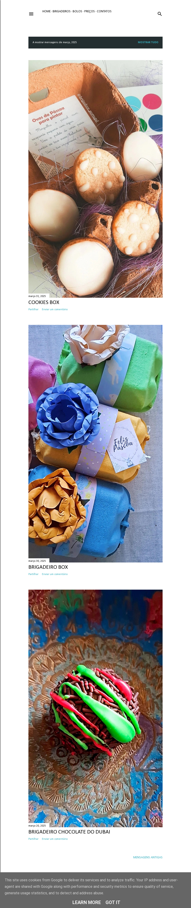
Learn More (86, 902)
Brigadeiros (62, 11)
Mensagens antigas (148, 857)
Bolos (77, 11)
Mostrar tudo (148, 42)
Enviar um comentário (55, 309)
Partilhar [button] (33, 309)
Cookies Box (43, 302)
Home (46, 11)
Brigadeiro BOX (48, 567)
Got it (113, 902)
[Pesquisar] (160, 13)
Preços (89, 11)
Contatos (104, 11)
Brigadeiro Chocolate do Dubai (69, 832)
